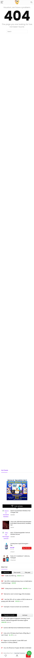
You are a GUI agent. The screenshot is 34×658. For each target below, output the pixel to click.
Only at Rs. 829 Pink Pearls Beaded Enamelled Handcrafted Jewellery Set (20, 523)
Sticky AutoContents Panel (13, 588)
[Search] (31, 2)
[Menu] (2, 2)
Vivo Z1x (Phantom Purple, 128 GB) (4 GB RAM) (17, 648)
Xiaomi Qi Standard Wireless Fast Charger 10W (20, 511)
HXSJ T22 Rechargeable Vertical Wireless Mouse (20, 533)
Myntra (12, 527)
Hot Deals (4, 470)
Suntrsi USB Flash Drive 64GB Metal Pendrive (17, 628)
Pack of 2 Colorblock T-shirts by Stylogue (20, 557)
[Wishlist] (6, 656)
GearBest (12, 514)
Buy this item (27, 548)
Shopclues (13, 560)
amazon (12, 551)
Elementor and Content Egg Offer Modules (17, 594)
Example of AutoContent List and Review (16, 607)
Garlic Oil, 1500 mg (10, 576)
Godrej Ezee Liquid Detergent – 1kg (19, 544)
